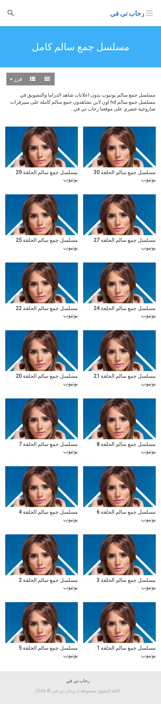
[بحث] (10, 12)
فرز (17, 79)
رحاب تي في (127, 13)
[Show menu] (149, 12)
